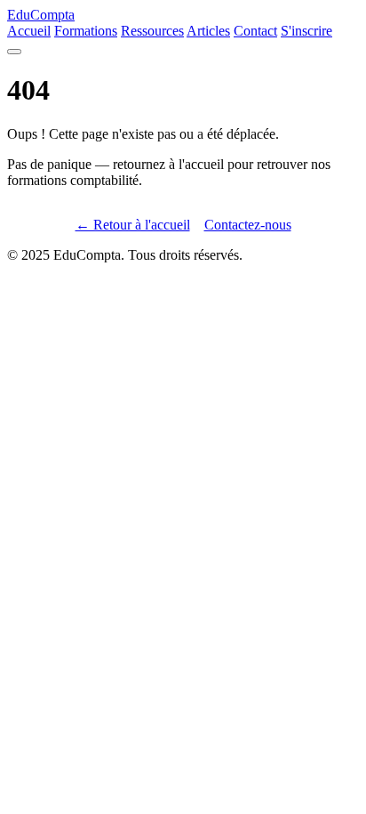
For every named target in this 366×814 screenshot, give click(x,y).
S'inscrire (306, 30)
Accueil (29, 30)
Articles (208, 30)
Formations (85, 30)
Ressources (152, 30)
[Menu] (14, 51)
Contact (255, 30)
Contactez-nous (247, 224)
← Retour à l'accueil (133, 224)
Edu (41, 14)
